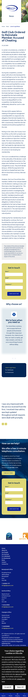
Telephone (8, 284)
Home (3, 26)
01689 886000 (6, 626)
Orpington (5, 612)
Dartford (4, 591)
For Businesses (9, 373)
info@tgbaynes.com (7, 586)
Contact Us (5, 564)
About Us (4, 550)
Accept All (7, 687)
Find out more (8, 473)
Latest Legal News (15, 26)
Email (6, 278)
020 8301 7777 (13, 468)
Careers (4, 562)
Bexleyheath (5, 570)
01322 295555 (6, 605)
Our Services (5, 554)
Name (6, 271)
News (7, 26)
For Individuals (9, 370)
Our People (5, 552)
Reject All (20, 687)
